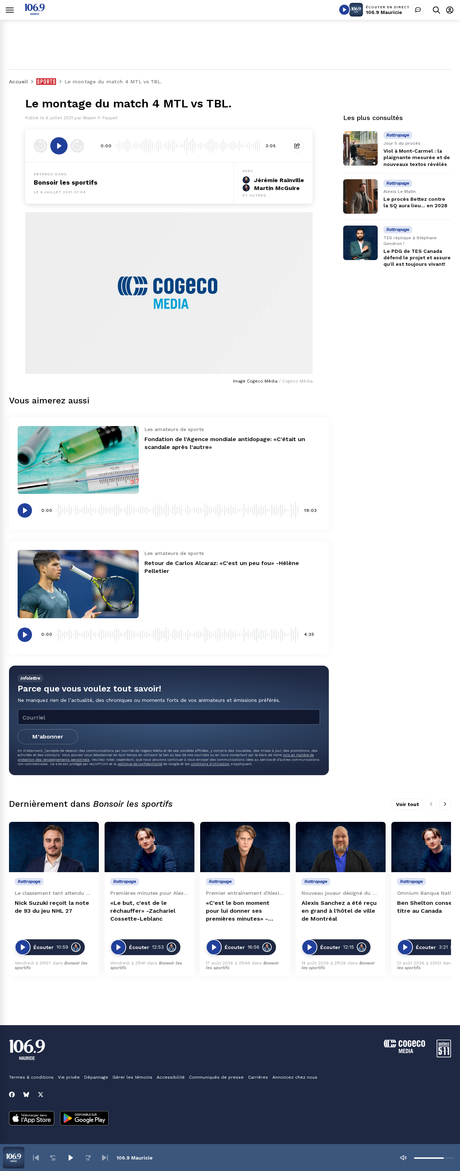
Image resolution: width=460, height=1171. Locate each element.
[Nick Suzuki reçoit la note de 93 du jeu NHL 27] (54, 847)
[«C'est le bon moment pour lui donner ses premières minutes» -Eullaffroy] (245, 847)
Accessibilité (171, 1077)
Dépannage (96, 1077)
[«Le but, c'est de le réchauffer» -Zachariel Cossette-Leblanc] (149, 847)
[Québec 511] (444, 1055)
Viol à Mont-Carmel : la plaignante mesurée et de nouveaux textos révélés (416, 157)
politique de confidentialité (140, 764)
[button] (36, 1158)
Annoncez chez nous (294, 1077)
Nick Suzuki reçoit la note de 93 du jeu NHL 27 (52, 906)
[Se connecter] (449, 10)
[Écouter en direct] (344, 9)
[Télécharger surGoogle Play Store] (84, 1119)
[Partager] (297, 146)
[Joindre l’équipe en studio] (418, 9)
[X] (40, 1094)
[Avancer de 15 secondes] (77, 146)
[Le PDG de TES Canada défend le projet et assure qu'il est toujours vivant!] (360, 243)
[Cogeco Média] (404, 1051)
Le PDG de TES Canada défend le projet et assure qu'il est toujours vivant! (417, 257)
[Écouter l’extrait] (59, 145)
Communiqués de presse (216, 1077)
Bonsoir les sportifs (65, 182)
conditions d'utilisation (210, 764)
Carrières (258, 1077)
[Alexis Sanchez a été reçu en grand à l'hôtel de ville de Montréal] (341, 847)
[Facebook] (12, 1094)
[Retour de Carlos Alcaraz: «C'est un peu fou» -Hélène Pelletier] (78, 584)
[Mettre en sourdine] (403, 1158)
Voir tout (407, 804)
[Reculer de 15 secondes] (40, 146)
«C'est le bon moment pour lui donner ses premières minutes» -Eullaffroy (238, 911)
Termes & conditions (31, 1077)
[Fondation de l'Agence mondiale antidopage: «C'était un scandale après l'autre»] (78, 460)
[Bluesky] (26, 1094)
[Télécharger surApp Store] (31, 1119)
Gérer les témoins (132, 1077)
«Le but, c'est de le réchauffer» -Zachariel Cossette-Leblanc (142, 910)
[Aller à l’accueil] (34, 13)
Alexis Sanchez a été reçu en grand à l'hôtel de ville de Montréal (339, 910)
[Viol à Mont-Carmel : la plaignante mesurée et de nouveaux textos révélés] (360, 148)
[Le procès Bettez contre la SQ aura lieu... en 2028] (360, 196)
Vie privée (69, 1077)
